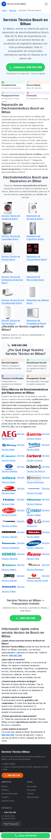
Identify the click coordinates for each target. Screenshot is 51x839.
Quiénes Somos (7, 801)
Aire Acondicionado (9, 793)
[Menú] (46, 4)
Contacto (5, 797)
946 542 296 (19, 345)
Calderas (5, 790)
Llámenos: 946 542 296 (27, 67)
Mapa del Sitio (33, 797)
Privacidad (31, 790)
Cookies (30, 793)
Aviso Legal (31, 786)
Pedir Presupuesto (11, 824)
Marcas (12, 10)
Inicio (3, 10)
